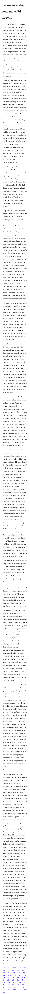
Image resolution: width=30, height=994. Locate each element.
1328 (4, 975)
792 (25, 975)
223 (18, 984)
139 (23, 970)
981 (9, 984)
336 (4, 989)
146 (20, 968)
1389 (13, 987)
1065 (25, 989)
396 (4, 992)
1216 (13, 972)
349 (20, 975)
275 (24, 982)
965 (9, 972)
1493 (15, 975)
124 (13, 977)
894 (4, 982)
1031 (24, 972)
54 (22, 980)
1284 (22, 987)
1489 (8, 987)
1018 (9, 975)
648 (19, 972)
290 (13, 970)
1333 (14, 968)
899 (8, 980)
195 (4, 984)
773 (20, 982)
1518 (23, 977)
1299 (14, 982)
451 (4, 970)
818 (4, 977)
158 (18, 970)
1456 (9, 982)
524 (13, 984)
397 (18, 977)
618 (9, 977)
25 (3, 980)
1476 (9, 989)
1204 (14, 989)
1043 (20, 989)
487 (9, 970)
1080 (13, 980)
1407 (23, 984)
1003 (24, 968)
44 (3, 987)
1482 (4, 968)
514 (9, 968)
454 (4, 972)
